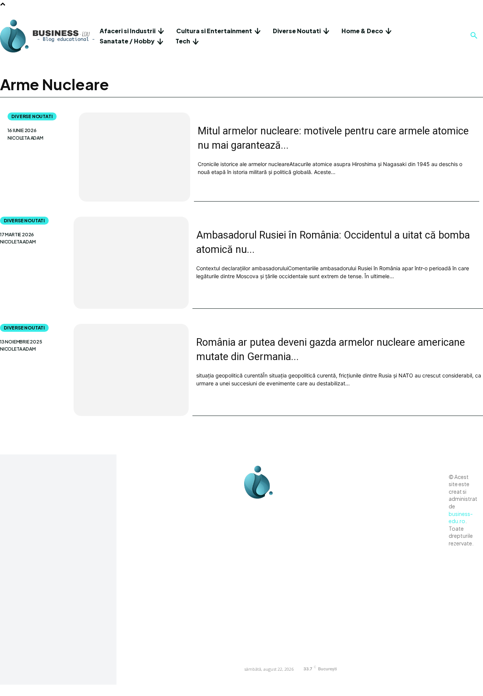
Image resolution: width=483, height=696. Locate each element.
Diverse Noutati (31, 116)
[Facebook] (251, 508)
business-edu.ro (461, 517)
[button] (474, 36)
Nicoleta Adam (25, 138)
